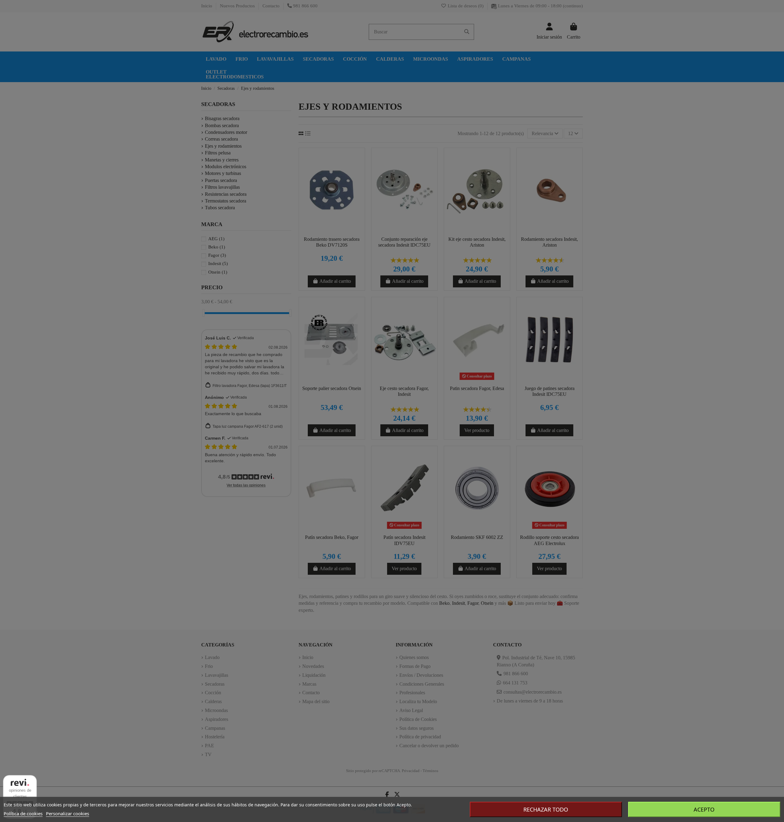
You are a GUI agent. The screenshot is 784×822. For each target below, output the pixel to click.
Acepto (704, 809)
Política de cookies (23, 813)
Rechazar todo (545, 809)
